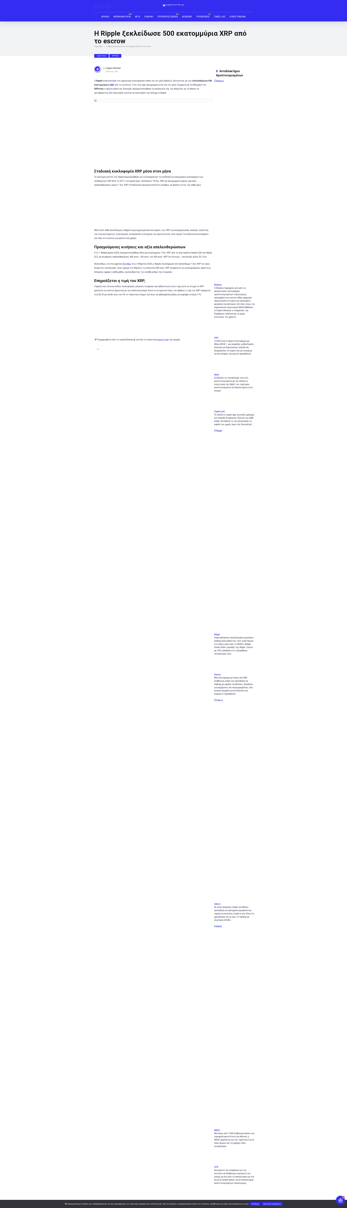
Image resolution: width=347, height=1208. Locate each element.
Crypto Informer (113, 68)
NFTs (137, 16)
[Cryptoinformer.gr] (173, 5)
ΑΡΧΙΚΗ (105, 16)
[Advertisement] (153, 209)
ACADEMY (187, 16)
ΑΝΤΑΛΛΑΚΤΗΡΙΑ (122, 16)
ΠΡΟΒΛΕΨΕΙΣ (203, 16)
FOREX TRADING (237, 16)
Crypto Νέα (98, 46)
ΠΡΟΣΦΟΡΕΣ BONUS (167, 16)
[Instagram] (108, 6)
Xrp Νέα (127, 264)
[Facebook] (96, 6)
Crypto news (101, 56)
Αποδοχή (255, 1204)
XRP (112, 85)
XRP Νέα (115, 56)
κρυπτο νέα (162, 339)
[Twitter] (102, 6)
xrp (98, 349)
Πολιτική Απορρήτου (272, 1204)
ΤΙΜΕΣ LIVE (219, 16)
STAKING (148, 16)
